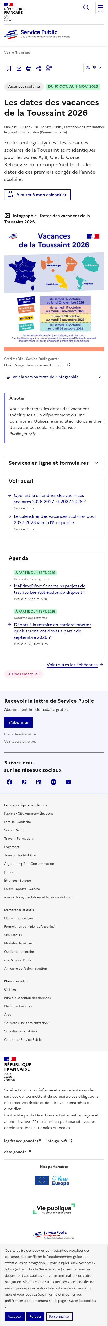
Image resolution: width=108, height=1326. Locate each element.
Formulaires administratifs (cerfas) (29, 926)
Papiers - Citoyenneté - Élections (28, 813)
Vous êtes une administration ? (27, 1023)
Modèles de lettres (18, 943)
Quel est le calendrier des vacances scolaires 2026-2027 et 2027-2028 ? (50, 498)
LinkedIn (39, 782)
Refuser (35, 1316)
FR (94, 67)
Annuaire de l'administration (25, 968)
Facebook (9, 782)
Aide (7, 1014)
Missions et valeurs (18, 1006)
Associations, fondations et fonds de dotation (38, 897)
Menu (100, 11)
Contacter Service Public (23, 1039)
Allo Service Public (18, 960)
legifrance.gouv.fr (20, 1141)
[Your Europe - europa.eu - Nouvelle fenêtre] (54, 1180)
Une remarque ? (26, 674)
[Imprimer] (29, 68)
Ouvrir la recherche (86, 7)
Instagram (53, 782)
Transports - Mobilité (20, 855)
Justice (9, 872)
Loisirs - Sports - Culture (22, 889)
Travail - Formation (18, 838)
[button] (48, 68)
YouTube (68, 782)
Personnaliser (59, 1316)
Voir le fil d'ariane (17, 52)
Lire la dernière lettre (20, 734)
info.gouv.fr (56, 1141)
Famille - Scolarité (17, 821)
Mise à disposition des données (27, 997)
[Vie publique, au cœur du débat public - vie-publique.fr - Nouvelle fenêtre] (54, 1209)
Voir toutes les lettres (20, 741)
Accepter (15, 1316)
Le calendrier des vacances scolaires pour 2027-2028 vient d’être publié (55, 519)
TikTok (24, 782)
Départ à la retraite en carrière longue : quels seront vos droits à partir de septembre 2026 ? (52, 630)
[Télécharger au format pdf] (19, 68)
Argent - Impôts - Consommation (29, 863)
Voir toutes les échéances (72, 665)
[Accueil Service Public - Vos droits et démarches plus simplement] (38, 39)
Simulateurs (13, 935)
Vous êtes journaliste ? (20, 1031)
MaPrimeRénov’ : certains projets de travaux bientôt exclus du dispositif (49, 589)
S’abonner (18, 722)
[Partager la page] (39, 68)
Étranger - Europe (17, 880)
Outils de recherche (19, 951)
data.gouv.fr (15, 1152)
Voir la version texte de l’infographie (45, 377)
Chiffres (10, 989)
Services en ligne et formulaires (49, 463)
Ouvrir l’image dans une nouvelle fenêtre (35, 365)
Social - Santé (14, 830)
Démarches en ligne (19, 918)
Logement (11, 847)
